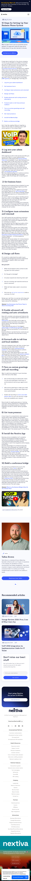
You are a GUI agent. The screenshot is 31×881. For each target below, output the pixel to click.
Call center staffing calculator (15, 757)
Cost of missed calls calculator (15, 754)
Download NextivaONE (14, 721)
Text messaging (15, 770)
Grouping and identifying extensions (12, 234)
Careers (15, 787)
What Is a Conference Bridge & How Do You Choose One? (15, 487)
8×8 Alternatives (15, 826)
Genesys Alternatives (15, 818)
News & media (15, 792)
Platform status (15, 794)
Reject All (5, 878)
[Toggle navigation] (28, 14)
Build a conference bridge (12, 121)
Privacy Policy (23, 873)
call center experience (17, 292)
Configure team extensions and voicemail (16, 90)
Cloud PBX (15, 774)
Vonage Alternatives (16, 820)
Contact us (15, 796)
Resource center (15, 746)
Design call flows (9, 93)
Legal (15, 866)
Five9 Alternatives (15, 824)
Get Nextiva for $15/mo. (9, 53)
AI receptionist (15, 737)
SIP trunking (15, 776)
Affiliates (15, 807)
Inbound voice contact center (15, 768)
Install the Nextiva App (11, 117)
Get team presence (10, 114)
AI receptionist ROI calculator (15, 739)
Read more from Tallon (15, 578)
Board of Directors (15, 785)
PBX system (5, 78)
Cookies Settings (6, 876)
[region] (15, 874)
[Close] (28, 870)
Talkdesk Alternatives (15, 833)
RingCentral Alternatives (15, 822)
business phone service (10, 68)
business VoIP (9, 478)
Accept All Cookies (18, 877)
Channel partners (15, 803)
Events (15, 805)
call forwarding (19, 191)
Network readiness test (15, 759)
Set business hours (10, 86)
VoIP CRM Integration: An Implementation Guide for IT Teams (13, 648)
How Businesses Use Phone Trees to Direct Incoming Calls (14, 304)
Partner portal (15, 809)
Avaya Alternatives (15, 831)
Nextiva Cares (15, 789)
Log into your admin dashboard (13, 82)
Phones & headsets (15, 750)
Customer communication (15, 733)
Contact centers (15, 752)
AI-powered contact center (15, 735)
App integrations (15, 811)
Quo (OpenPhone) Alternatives (15, 829)
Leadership (15, 783)
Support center (15, 748)
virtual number (15, 451)
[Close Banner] (29, 1)
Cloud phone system (15, 765)
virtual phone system (11, 171)
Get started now (15, 699)
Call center (15, 772)
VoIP (16, 616)
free (14, 468)
